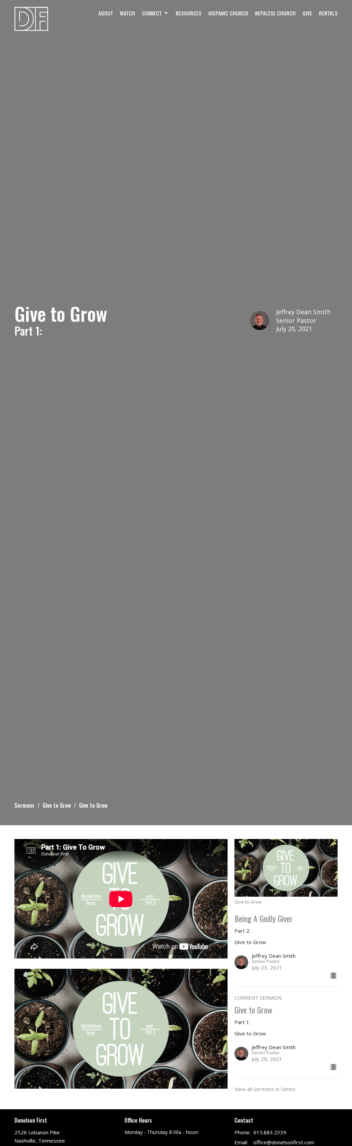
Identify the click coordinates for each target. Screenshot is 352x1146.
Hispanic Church (228, 13)
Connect (152, 13)
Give (307, 13)
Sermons (24, 805)
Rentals (328, 13)
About (105, 13)
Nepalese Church (275, 13)
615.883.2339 (269, 1132)
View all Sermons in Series (265, 1089)
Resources (188, 13)
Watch (127, 13)
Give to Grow (57, 805)
